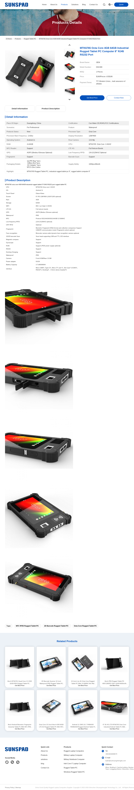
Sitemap (18, 787)
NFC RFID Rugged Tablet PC (27, 626)
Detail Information (20, 109)
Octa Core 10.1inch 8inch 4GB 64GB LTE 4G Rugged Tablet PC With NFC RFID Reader (51, 726)
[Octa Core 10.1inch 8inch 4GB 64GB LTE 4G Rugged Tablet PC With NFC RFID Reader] (51, 706)
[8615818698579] (7, 762)
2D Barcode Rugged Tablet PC (56, 626)
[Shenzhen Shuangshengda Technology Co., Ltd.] (16, 4)
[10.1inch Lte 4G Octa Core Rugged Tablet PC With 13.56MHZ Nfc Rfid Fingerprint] (83, 663)
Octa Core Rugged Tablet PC (85, 626)
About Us (44, 751)
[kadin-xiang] (18, 762)
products (64, 4)
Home (44, 4)
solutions (74, 4)
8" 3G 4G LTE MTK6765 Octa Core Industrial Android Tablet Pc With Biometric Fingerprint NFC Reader (114, 726)
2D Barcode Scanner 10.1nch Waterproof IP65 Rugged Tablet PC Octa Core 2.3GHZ (51, 682)
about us (53, 4)
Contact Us (45, 768)
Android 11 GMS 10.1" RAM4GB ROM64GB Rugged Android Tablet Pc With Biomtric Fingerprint (82, 726)
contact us (93, 4)
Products (18, 39)
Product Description (51, 109)
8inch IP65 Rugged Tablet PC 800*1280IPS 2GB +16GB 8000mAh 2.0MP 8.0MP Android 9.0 (114, 682)
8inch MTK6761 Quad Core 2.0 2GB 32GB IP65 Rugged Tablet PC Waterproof (20, 682)
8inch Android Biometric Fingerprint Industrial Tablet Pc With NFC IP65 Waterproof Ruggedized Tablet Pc (19, 726)
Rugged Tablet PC (30, 39)
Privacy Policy (9, 787)
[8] (114, 706)
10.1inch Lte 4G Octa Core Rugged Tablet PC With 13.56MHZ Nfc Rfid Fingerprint (83, 682)
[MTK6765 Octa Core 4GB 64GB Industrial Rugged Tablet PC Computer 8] (30, 72)
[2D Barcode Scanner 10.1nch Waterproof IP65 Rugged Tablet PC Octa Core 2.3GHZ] (51, 663)
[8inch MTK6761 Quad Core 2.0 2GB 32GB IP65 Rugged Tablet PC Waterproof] (19, 663)
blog (84, 4)
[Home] (16, 752)
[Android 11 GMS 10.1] (83, 706)
